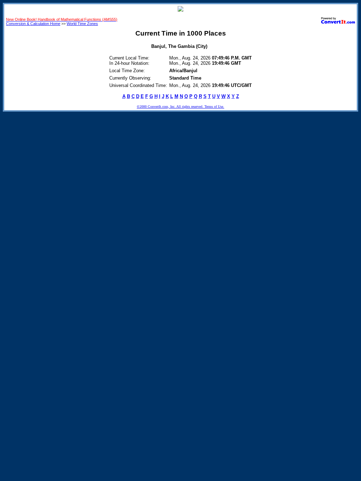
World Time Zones (82, 23)
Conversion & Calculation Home (33, 23)
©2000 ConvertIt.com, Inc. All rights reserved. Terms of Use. (180, 106)
